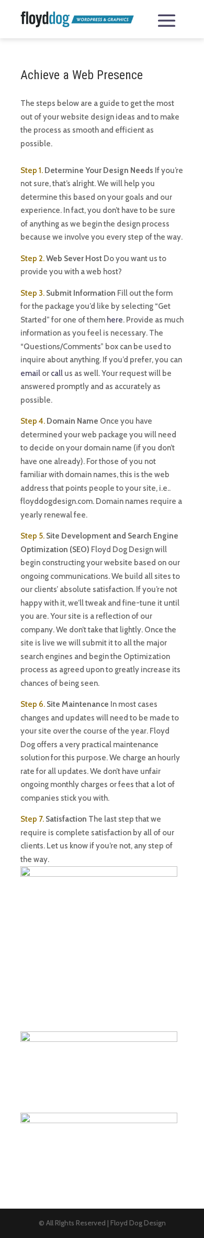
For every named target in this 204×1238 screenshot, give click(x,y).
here (115, 320)
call (57, 373)
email (30, 373)
